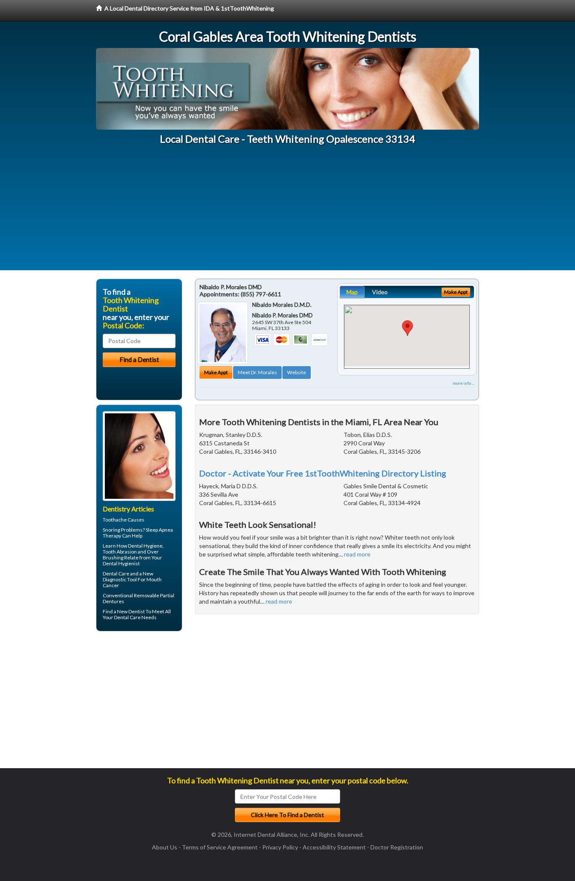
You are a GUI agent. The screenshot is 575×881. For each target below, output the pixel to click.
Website (296, 372)
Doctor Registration (396, 847)
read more (357, 554)
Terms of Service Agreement (220, 847)
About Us (164, 847)
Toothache (115, 519)
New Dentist (131, 611)
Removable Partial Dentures (138, 598)
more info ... (463, 383)
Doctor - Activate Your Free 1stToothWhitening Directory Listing (322, 473)
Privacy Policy (280, 847)
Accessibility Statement (334, 847)
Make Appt (216, 372)
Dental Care (116, 573)
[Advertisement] (287, 211)
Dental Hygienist (121, 563)
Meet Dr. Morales (257, 372)
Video (380, 291)
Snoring (111, 530)
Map (352, 291)
